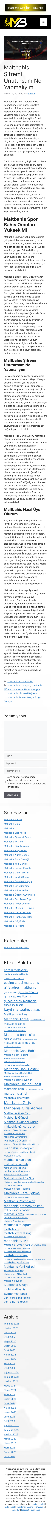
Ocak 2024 (9, 1403)
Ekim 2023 (9, 1416)
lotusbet (25, 1510)
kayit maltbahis (17, 1009)
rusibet (35, 1504)
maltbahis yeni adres (16, 1262)
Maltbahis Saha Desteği (16, 859)
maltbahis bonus (12, 1039)
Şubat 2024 (10, 1399)
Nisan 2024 (10, 1390)
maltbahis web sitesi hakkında (17, 1248)
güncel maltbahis (13, 1004)
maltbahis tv (11, 1229)
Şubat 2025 (10, 1346)
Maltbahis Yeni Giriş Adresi (15, 1274)
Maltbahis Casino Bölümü (17, 912)
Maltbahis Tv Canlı (13, 841)
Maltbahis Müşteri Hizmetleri (16, 1174)
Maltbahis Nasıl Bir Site (19, 1178)
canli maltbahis (14, 978)
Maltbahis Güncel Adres (21, 1122)
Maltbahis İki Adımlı (14, 925)
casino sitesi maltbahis (21, 983)
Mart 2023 (9, 1447)
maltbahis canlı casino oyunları (17, 1065)
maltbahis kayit (27, 1152)
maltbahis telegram (18, 1225)
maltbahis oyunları (36, 1182)
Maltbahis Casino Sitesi (22, 1084)
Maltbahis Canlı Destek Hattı (18, 1073)
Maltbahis (9, 828)
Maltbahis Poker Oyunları (17, 903)
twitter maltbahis (15, 1293)
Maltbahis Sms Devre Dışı (17, 899)
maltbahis (35, 1010)
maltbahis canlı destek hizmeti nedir (16, 1076)
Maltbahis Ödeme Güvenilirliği (19, 894)
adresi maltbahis (16, 970)
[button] (25, 7)
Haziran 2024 (11, 1381)
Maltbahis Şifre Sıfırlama (17, 886)
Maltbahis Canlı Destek (21, 1069)
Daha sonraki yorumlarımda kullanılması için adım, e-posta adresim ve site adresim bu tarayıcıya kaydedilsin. (26, 782)
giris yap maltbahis (17, 996)
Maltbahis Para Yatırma (17, 1188)
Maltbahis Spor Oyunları (14, 1221)
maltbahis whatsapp (16, 1255)
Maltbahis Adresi (13, 819)
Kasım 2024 (10, 1359)
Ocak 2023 (9, 1456)
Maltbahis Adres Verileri (16, 890)
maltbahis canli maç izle (19, 1042)
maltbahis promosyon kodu (24, 1206)
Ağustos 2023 (11, 1425)
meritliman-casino (24, 1507)
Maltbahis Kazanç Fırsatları (18, 868)
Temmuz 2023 (11, 1430)
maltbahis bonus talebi (29, 1039)
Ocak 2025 (9, 1350)
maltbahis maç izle (16, 1164)
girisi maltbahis (10, 992)
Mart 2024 (9, 1394)
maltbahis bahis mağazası (15, 1027)
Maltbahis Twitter (14, 1244)
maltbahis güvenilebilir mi (14, 1134)
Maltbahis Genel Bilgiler (16, 872)
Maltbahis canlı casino (16, 1054)
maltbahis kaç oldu (17, 1160)
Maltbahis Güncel (16, 1117)
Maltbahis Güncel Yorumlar (15, 1130)
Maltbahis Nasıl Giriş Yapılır (15, 1182)
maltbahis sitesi (14, 1214)
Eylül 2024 (9, 1368)
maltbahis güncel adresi (20, 1126)
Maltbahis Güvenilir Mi (15, 1137)
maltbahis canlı (12, 1046)
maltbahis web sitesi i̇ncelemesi (17, 1252)
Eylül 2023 (9, 1421)
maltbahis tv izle (16, 1241)
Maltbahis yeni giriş (14, 1270)
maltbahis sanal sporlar (17, 1210)
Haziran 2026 (11, 1328)
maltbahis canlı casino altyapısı (14, 1058)
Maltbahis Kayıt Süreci (15, 850)
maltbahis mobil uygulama (17, 1171)
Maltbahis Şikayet (17, 1285)
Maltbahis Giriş (12, 824)
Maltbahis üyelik (13, 1280)
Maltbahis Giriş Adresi (23, 1108)
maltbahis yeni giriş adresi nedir (17, 1277)
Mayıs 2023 (10, 1439)
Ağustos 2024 (11, 1372)
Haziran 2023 (11, 1434)
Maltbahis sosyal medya (36, 1214)
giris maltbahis (28, 992)
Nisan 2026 (10, 1332)
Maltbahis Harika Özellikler (18, 917)
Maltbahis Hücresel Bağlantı (22, 693)
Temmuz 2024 (11, 1377)
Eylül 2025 (9, 1337)
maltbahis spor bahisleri (16, 1217)
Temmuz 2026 (11, 1323)
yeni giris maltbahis (16, 1301)
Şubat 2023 (10, 1452)
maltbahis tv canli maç (17, 1233)
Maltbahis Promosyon (18, 685)
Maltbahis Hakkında (30, 1144)
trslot (42, 1504)
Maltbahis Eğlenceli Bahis (17, 837)
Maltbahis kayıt (12, 1155)
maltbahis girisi (15, 1093)
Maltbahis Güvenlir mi (17, 1140)
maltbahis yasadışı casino (15, 1259)
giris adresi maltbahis (20, 987)
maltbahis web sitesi (35, 1245)
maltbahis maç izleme (15, 1167)
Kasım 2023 (10, 1412)
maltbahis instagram (19, 1148)
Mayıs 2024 (10, 1385)
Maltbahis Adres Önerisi (16, 855)
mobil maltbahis (14, 1289)
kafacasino (40, 1507)
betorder (16, 1510)
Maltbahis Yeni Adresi (19, 1266)
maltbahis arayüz (37, 1019)
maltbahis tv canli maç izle (15, 1237)
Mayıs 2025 (10, 1341)
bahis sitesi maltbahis (16, 974)
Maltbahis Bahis (14, 1023)
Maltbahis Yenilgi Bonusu (17, 877)
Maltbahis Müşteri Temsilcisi (19, 908)
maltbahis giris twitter (17, 1097)
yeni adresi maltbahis (17, 1297)
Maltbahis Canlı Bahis (20, 1051)
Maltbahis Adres (15, 1014)
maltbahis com (14, 1089)
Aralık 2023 (10, 1408)
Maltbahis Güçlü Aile (15, 921)
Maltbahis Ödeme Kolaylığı (18, 881)
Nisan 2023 (10, 1443)
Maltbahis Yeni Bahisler (16, 864)
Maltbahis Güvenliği (12, 1144)
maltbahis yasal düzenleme (36, 1259)
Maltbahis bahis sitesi (20, 1035)
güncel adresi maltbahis (20, 1001)
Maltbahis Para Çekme (22, 1193)
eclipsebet (10, 1507)
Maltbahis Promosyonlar (20, 681)
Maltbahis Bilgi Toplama (16, 846)
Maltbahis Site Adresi (15, 833)
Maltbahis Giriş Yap (17, 1113)
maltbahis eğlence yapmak (34, 1089)
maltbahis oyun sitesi (13, 1185)
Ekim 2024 (9, 1363)
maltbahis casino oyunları (18, 1079)
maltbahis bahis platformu (15, 1030)
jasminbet (35, 1510)
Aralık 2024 (10, 1354)
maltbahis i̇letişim (11, 1152)
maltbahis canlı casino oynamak (14, 1062)
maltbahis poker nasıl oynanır (16, 1197)
